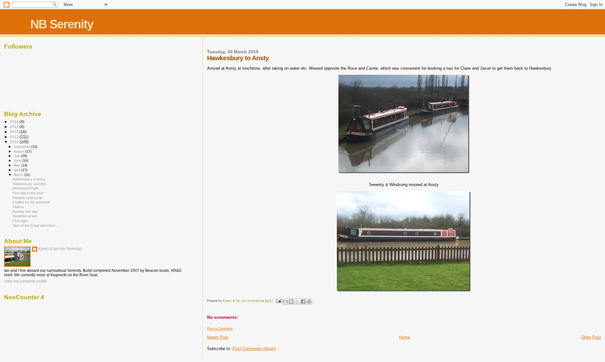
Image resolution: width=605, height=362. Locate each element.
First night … (22, 221)
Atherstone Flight (25, 188)
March (19, 175)
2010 (15, 142)
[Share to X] (297, 301)
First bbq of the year (28, 193)
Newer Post (217, 337)
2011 (15, 137)
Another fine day (25, 211)
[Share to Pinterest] (309, 301)
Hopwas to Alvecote (28, 198)
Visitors (18, 207)
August (19, 151)
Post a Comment (220, 328)
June (18, 160)
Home (404, 337)
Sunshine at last (25, 216)
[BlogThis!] (291, 301)
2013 (15, 127)
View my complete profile (25, 281)
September (22, 147)
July (17, 156)
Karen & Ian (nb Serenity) (60, 249)
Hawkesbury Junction (29, 184)
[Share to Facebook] (303, 301)
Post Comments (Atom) (254, 348)
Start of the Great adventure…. (36, 225)
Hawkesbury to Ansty (29, 179)
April (17, 170)
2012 (15, 132)
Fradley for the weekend (31, 202)
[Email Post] (278, 300)
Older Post (591, 337)
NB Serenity (61, 24)
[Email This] (285, 301)
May (17, 165)
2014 (15, 122)
